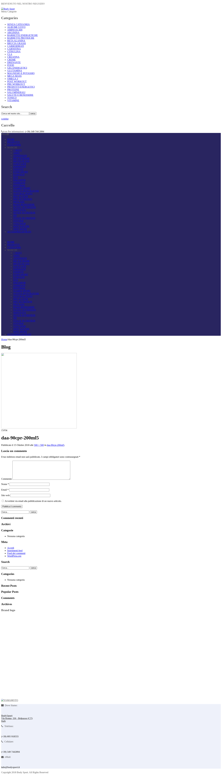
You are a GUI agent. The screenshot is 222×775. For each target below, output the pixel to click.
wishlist (4, 119)
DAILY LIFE (19, 164)
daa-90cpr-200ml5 (55, 445)
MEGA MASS (14, 76)
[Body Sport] (8, 9)
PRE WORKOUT (16, 84)
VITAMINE (13, 100)
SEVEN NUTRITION (24, 212)
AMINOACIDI (14, 30)
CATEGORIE (14, 145)
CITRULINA (14, 51)
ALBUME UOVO (16, 27)
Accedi (10, 548)
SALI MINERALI (16, 92)
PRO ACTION (20, 196)
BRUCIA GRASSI (16, 43)
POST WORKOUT (17, 81)
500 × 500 (39, 445)
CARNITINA (14, 49)
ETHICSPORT (20, 172)
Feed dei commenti (16, 553)
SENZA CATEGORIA (18, 24)
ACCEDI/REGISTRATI (19, 231)
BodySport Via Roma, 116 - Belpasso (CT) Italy (17, 718)
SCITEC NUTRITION (24, 207)
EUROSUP (19, 174)
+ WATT (17, 150)
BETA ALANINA (16, 40)
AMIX (16, 153)
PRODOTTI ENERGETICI (21, 87)
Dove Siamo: (10, 705)
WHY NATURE (21, 226)
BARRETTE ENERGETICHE (22, 35)
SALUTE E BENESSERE (20, 95)
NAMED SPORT (22, 188)
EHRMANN (19, 166)
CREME (11, 59)
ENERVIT (18, 169)
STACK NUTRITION (24, 218)
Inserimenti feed (15, 550)
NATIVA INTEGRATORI (26, 191)
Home (4, 339)
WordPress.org (14, 556)
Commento (6, 479)
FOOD (10, 65)
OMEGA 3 (12, 78)
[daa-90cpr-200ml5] (39, 427)
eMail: (7, 757)
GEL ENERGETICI (17, 68)
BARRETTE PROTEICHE (20, 38)
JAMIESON (19, 183)
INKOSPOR (19, 180)
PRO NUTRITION (22, 199)
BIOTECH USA (21, 161)
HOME (10, 139)
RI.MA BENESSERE (24, 204)
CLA (9, 54)
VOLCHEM (19, 223)
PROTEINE (13, 89)
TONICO (12, 97)
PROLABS (18, 202)
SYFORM (18, 221)
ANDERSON (20, 155)
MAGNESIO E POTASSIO (21, 73)
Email (5, 489)
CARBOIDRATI (15, 46)
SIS (15, 215)
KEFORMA (19, 185)
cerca (32, 113)
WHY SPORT (20, 229)
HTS (15, 177)
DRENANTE (14, 62)
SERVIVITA (19, 210)
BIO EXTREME (21, 158)
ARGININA (13, 32)
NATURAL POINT (23, 193)
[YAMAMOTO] (9, 700)
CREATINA (13, 57)
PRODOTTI (13, 142)
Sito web (5, 495)
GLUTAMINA (14, 70)
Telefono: (8, 726)
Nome (5, 484)
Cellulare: (8, 741)
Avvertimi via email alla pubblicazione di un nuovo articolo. (33, 501)
